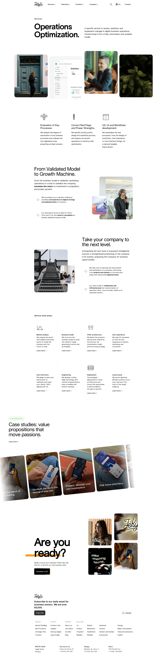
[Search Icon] (111, 4)
